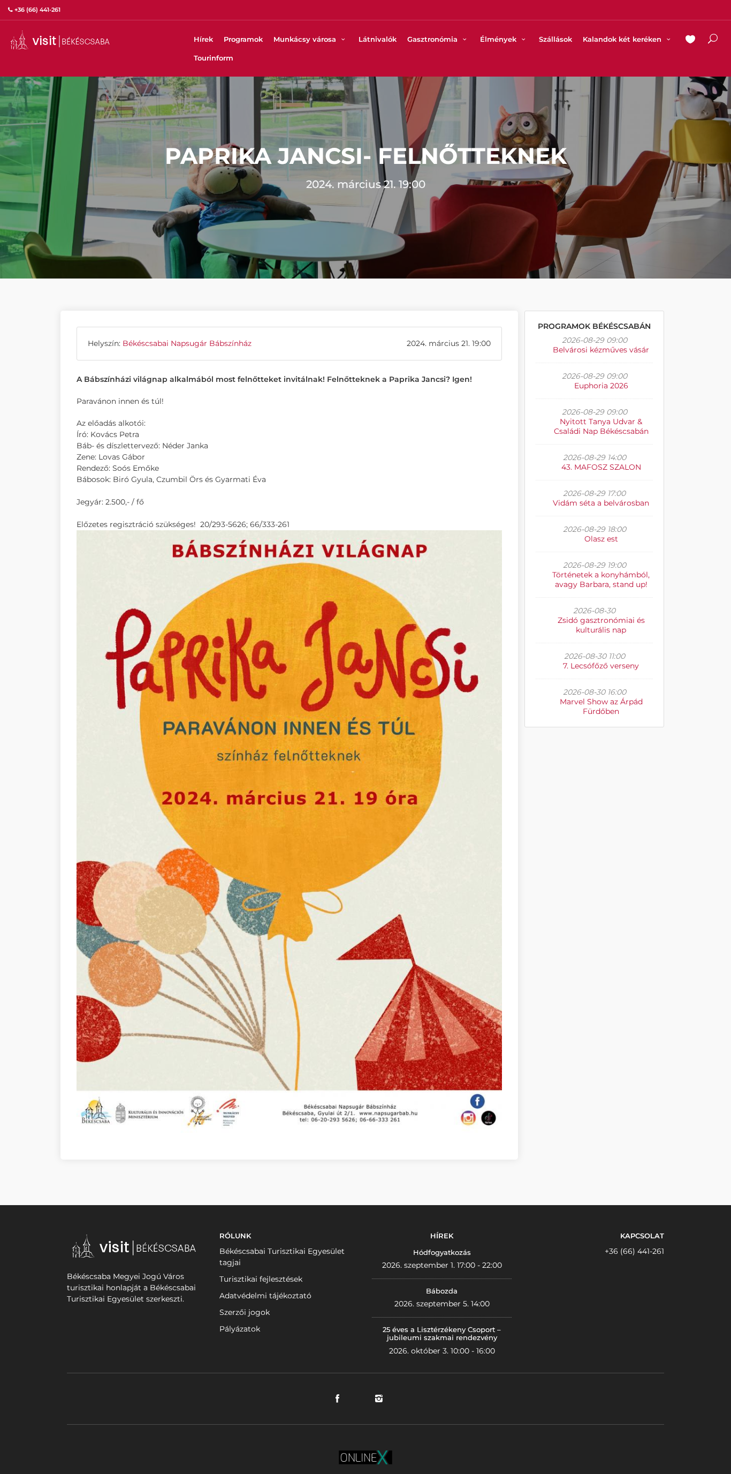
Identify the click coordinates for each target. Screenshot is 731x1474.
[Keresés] (713, 40)
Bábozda (442, 1291)
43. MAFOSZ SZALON (601, 467)
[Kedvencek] (690, 40)
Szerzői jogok (244, 1312)
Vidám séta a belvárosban (601, 503)
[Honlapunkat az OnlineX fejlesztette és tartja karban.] (365, 1456)
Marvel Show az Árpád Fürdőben (601, 706)
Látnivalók (378, 39)
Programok (243, 39)
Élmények (499, 39)
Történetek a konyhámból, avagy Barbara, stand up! (601, 579)
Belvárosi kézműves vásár (601, 350)
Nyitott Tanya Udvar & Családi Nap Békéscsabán (601, 426)
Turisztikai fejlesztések (260, 1279)
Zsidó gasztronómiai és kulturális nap (601, 625)
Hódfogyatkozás (442, 1252)
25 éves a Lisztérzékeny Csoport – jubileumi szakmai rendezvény (442, 1333)
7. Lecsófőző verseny (601, 666)
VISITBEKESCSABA (59, 39)
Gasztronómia (433, 39)
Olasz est (601, 539)
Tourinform (213, 58)
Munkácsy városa (305, 39)
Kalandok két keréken (623, 39)
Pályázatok (239, 1329)
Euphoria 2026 (601, 385)
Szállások (555, 39)
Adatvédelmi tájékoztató (265, 1295)
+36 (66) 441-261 (634, 1251)
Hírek (203, 39)
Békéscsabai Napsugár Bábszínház (187, 343)
